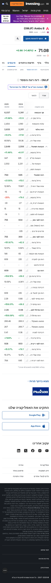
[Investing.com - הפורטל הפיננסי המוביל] (35, 3)
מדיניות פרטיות (44, 559)
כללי (46, 62)
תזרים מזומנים (12, 70)
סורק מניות (36, 10)
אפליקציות (44, 465)
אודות (21, 465)
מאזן (21, 70)
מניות (45, 10)
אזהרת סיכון (45, 568)
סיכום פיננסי (44, 70)
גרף (39, 62)
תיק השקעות (44, 470)
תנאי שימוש (45, 550)
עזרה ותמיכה (18, 476)
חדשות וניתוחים (26, 62)
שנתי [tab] (44, 95)
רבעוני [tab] (33, 95)
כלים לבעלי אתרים (41, 476)
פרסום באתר (18, 470)
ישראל (25, 10)
